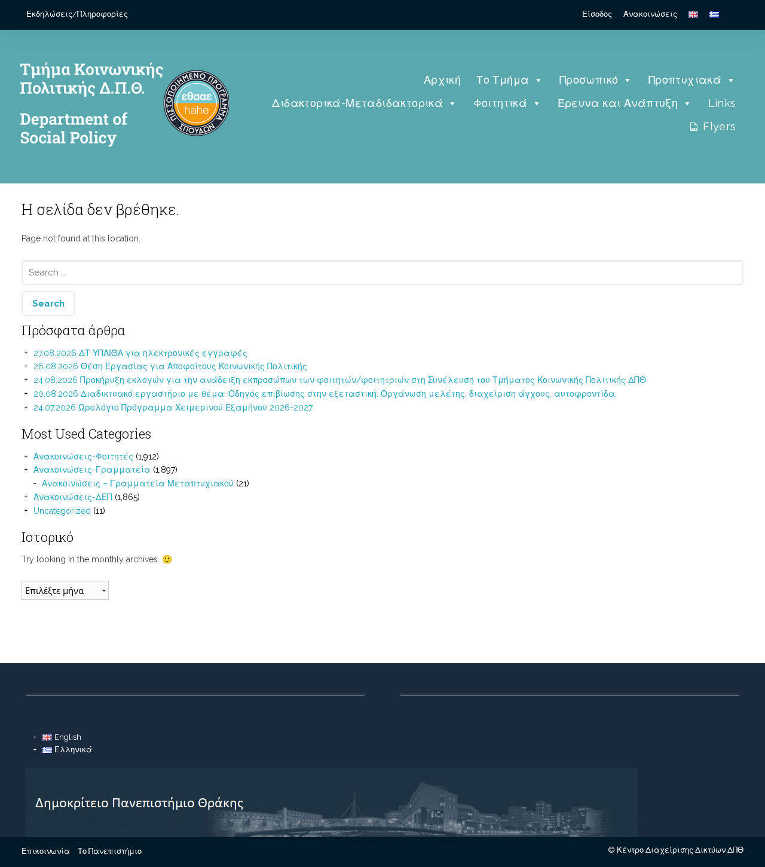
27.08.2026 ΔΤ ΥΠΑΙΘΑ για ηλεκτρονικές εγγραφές (140, 353)
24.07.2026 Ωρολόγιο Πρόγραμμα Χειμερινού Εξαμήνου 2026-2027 (173, 407)
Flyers (719, 126)
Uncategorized (62, 511)
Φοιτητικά (500, 103)
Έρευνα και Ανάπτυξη (618, 103)
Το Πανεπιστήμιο (110, 851)
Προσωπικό (589, 79)
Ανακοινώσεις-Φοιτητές (83, 456)
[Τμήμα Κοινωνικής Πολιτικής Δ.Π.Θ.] (121, 164)
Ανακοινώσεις (650, 14)
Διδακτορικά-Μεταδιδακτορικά (357, 103)
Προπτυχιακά (684, 79)
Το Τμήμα (502, 79)
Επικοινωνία (46, 851)
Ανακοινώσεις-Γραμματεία (92, 469)
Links (722, 103)
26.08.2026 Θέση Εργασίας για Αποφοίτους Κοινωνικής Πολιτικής (170, 366)
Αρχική (442, 79)
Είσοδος (597, 14)
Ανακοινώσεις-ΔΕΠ (72, 497)
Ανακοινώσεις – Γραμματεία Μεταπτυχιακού (138, 483)
